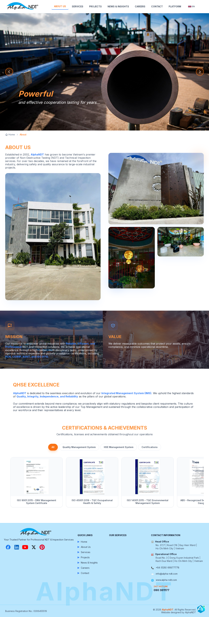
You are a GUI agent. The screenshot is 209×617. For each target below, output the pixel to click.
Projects (95, 6)
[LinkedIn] (17, 547)
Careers (140, 6)
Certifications (150, 447)
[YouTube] (25, 547)
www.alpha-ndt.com (166, 579)
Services (77, 6)
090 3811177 (161, 590)
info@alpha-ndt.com (166, 573)
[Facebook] (8, 547)
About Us (60, 6)
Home (11, 134)
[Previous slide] (9, 72)
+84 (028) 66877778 (167, 567)
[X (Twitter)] (34, 547)
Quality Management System (79, 447)
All (53, 447)
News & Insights (118, 6)
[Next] (200, 483)
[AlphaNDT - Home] (22, 6)
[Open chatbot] (201, 609)
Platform (175, 6)
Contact (157, 6)
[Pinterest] (42, 547)
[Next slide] (200, 72)
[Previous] (9, 483)
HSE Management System (118, 447)
